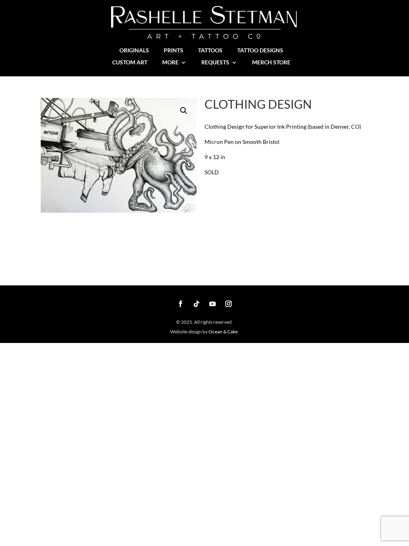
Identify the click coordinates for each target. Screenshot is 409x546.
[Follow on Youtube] (212, 303)
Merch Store (271, 63)
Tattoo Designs (260, 51)
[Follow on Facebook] (180, 303)
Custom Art (129, 63)
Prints (173, 51)
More (170, 63)
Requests (215, 63)
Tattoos (210, 51)
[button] (184, 111)
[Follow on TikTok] (196, 303)
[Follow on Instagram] (228, 303)
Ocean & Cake (223, 332)
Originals (134, 51)
